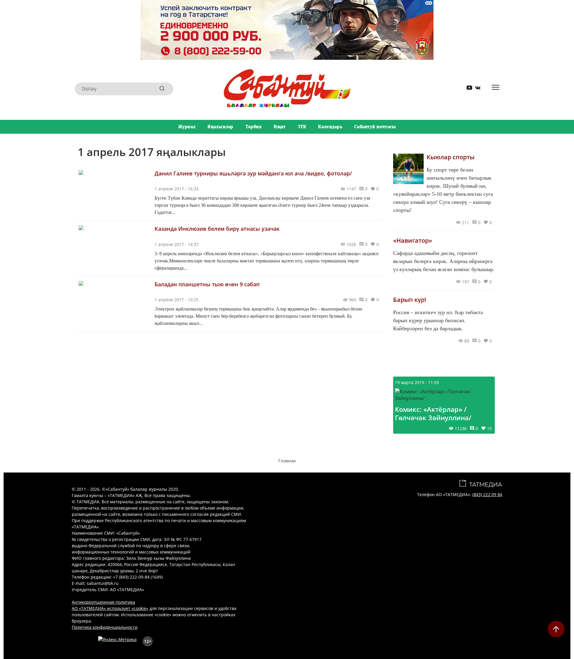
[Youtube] (467, 89)
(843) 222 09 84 (487, 494)
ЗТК (302, 126)
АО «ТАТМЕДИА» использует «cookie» (110, 608)
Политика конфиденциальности (105, 627)
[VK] (475, 89)
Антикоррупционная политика (103, 602)
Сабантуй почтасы (375, 126)
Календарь (330, 126)
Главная (287, 461)
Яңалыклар (220, 126)
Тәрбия (253, 126)
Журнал (187, 126)
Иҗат (280, 126)
